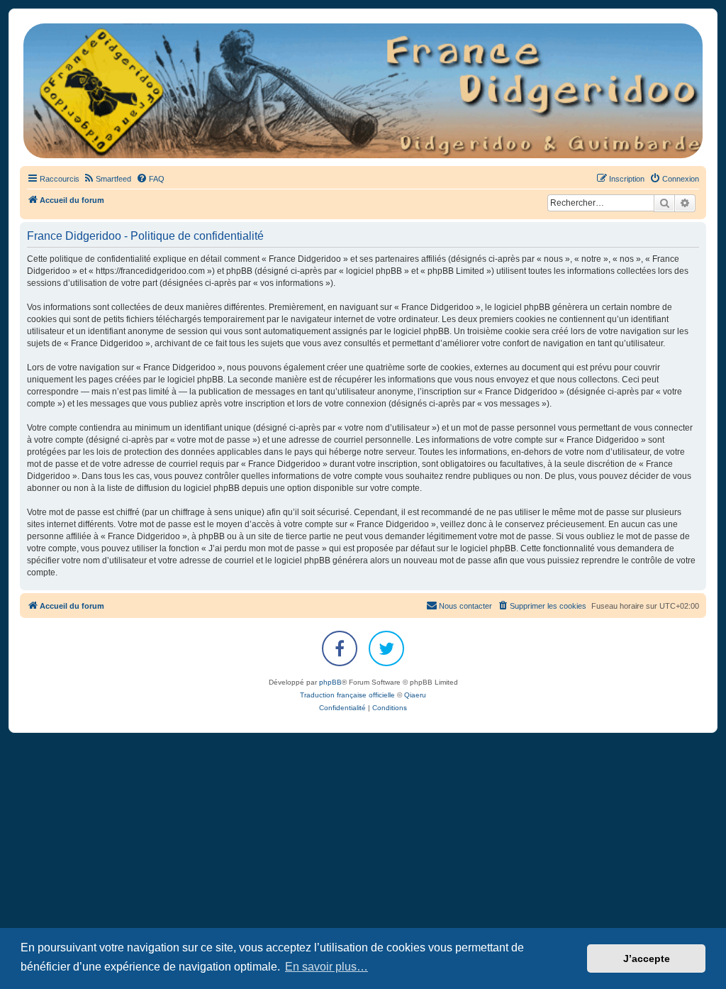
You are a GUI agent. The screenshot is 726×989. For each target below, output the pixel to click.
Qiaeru (415, 695)
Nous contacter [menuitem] (465, 606)
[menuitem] (107, 178)
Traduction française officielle (347, 695)
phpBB (330, 682)
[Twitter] (386, 648)
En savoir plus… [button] (326, 967)
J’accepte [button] (646, 958)
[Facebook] (339, 648)
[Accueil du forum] (363, 90)
